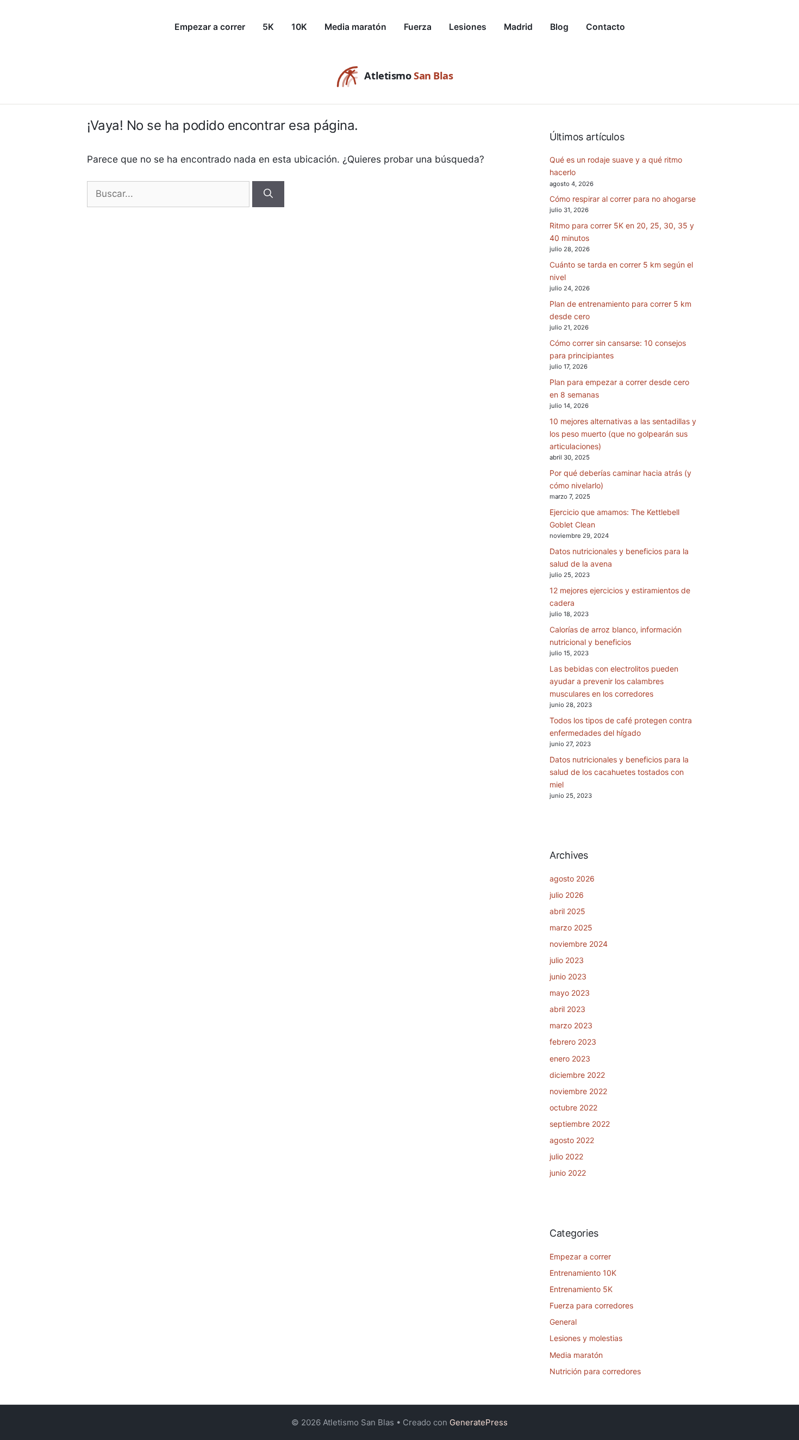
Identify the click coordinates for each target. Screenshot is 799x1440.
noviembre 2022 (578, 1091)
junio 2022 (568, 1172)
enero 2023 (570, 1058)
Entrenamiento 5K (581, 1289)
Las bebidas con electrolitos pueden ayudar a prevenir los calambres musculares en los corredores (614, 681)
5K (268, 27)
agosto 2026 (572, 878)
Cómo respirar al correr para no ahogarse (623, 198)
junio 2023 (568, 976)
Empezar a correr (209, 27)
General (563, 1321)
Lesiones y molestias (586, 1338)
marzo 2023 (571, 1025)
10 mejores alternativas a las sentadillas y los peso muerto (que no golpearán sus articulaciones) (623, 434)
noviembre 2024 (579, 943)
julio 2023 (567, 960)
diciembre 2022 (577, 1074)
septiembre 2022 (580, 1123)
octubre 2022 (573, 1107)
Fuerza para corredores (591, 1305)
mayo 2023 (570, 992)
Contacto (605, 27)
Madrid (518, 27)
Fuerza (418, 27)
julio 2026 (567, 894)
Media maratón (355, 27)
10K (299, 27)
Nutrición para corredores (595, 1371)
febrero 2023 (573, 1041)
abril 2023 (567, 1009)
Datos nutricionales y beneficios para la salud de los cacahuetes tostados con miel (619, 772)
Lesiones (467, 27)
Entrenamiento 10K (583, 1272)
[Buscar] (268, 194)
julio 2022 (566, 1156)
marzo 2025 (571, 927)
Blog (559, 27)
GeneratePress (479, 1422)
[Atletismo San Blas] (399, 76)
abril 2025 (567, 911)
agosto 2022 (572, 1140)
